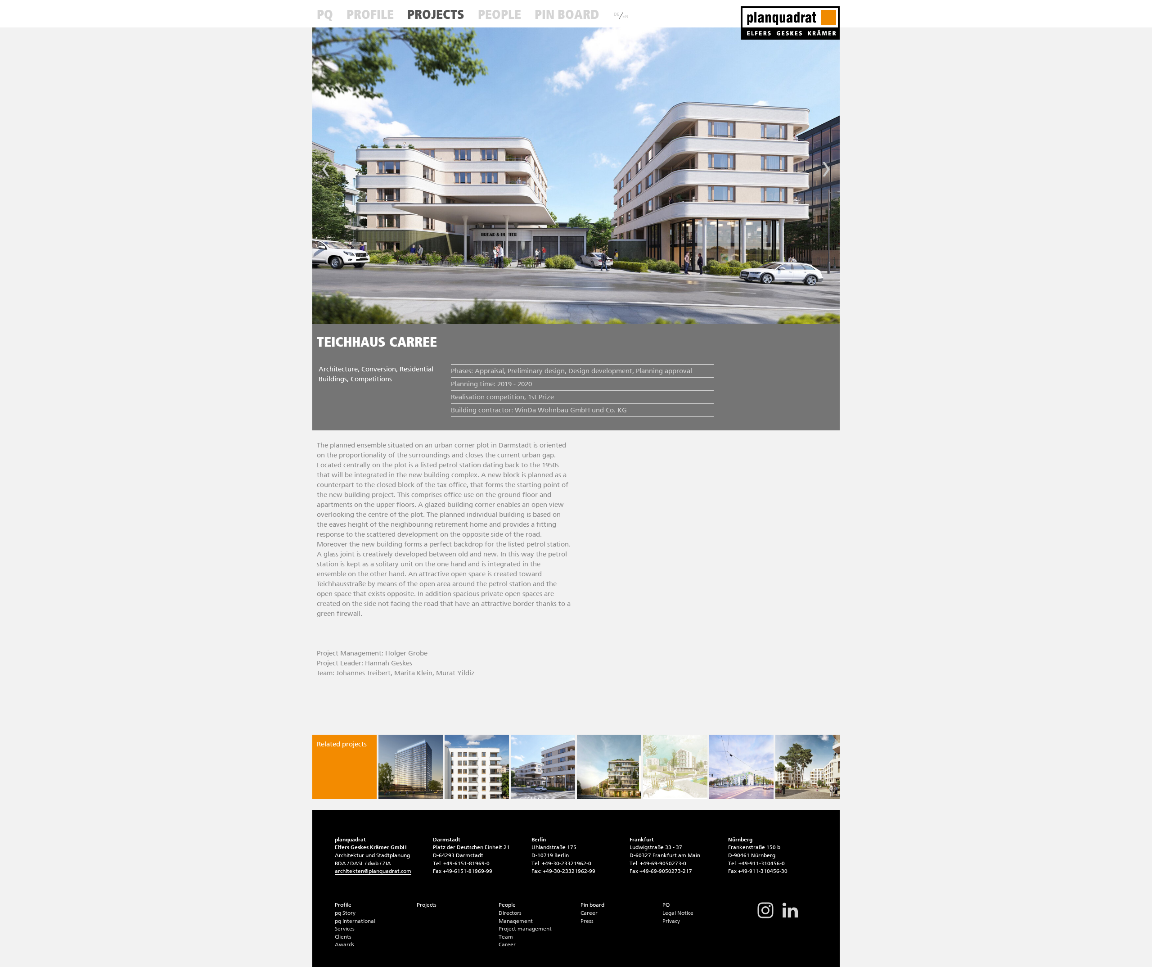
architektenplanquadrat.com (373, 871)
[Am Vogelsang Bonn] (675, 767)
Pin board (567, 14)
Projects (435, 14)
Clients (343, 937)
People (499, 14)
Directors (510, 913)
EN (625, 16)
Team (506, 937)
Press (587, 921)
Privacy (671, 921)
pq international (355, 921)
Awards (344, 944)
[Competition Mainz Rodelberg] (807, 767)
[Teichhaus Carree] (543, 767)
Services (345, 929)
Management (516, 921)
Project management (525, 929)
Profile (370, 14)
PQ (325, 14)
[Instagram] (765, 917)
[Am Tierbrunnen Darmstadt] (609, 767)
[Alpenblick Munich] (410, 767)
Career (507, 944)
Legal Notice (677, 913)
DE (617, 14)
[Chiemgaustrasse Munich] (741, 767)
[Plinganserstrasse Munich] (477, 767)
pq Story (345, 913)
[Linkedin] (790, 917)
